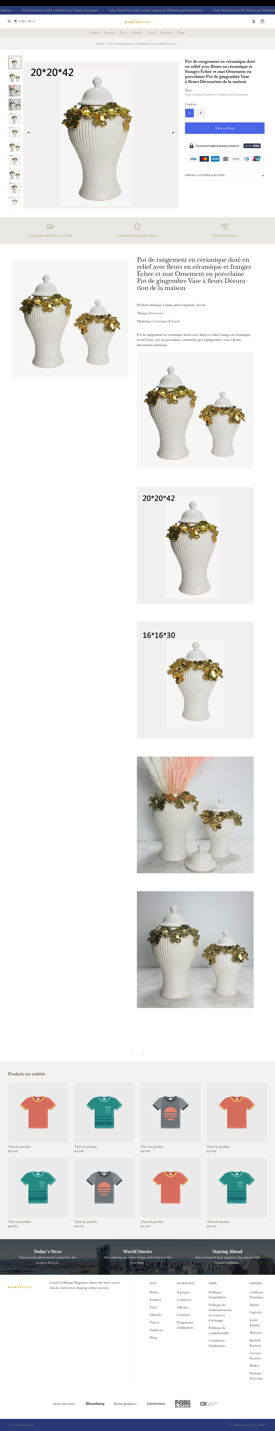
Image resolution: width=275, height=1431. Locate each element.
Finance (155, 1300)
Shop (153, 1337)
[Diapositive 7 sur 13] (15, 146)
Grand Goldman (24, 1425)
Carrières (183, 1315)
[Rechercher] (9, 21)
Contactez (184, 1300)
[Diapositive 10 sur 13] (15, 187)
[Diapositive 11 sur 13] (15, 201)
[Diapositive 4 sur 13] (15, 104)
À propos (183, 1292)
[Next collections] (143, 1053)
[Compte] (253, 21)
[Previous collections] (131, 1053)
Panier (254, 1305)
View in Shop (225, 128)
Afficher (182, 1307)
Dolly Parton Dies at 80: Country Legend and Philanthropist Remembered (138, 10)
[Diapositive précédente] (27, 133)
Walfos (254, 1366)
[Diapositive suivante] (174, 133)
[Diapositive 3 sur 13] (15, 90)
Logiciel (255, 1312)
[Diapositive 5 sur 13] (15, 118)
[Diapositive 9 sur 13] (15, 174)
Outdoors (156, 1330)
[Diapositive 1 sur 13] (15, 62)
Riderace (256, 1333)
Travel (154, 1322)
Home (100, 43)
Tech (153, 1307)
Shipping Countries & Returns (205, 175)
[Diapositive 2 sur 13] (15, 76)
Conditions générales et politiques (249, 1425)
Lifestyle (155, 1315)
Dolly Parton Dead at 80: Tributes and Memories (226, 10)
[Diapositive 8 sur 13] (15, 160)
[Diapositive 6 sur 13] (15, 132)
